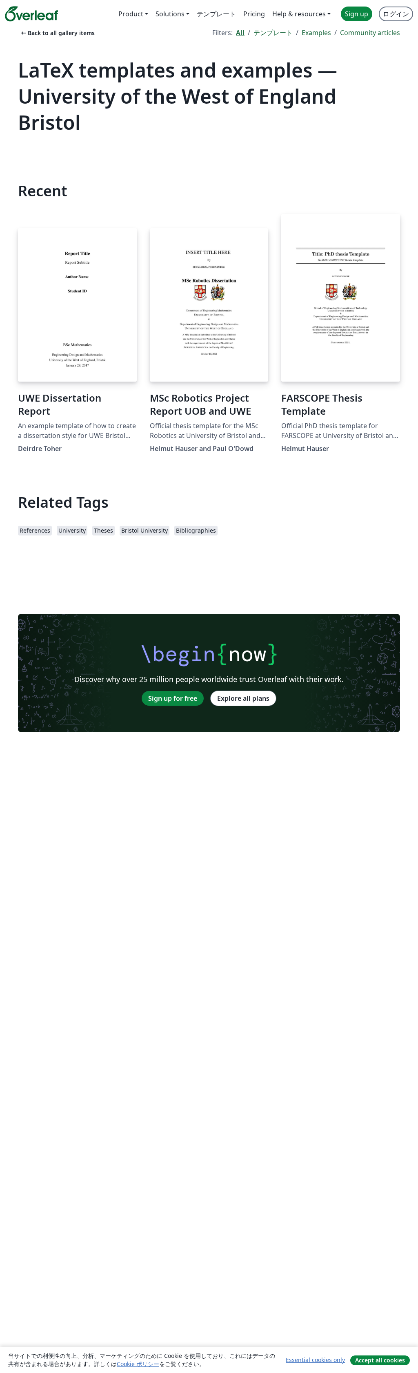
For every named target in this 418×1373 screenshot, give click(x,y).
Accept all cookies (380, 1360)
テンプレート (273, 32)
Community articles (370, 32)
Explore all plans (243, 698)
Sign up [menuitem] (356, 13)
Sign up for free (172, 698)
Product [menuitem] (130, 13)
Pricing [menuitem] (254, 13)
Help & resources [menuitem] (299, 13)
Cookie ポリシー (138, 1364)
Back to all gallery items (57, 33)
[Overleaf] (31, 14)
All (240, 32)
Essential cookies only (315, 1360)
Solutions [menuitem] (170, 13)
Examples (316, 32)
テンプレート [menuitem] (216, 13)
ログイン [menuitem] (396, 13)
